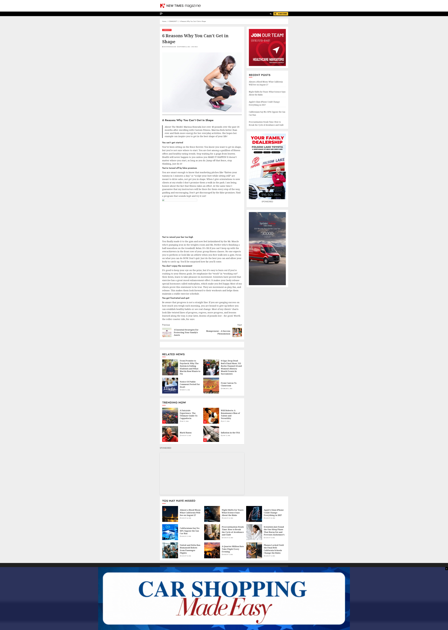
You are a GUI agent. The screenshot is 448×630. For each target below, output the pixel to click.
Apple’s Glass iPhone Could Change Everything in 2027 (274, 512)
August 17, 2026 (228, 554)
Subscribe (282, 14)
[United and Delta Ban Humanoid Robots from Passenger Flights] (170, 550)
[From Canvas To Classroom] (211, 386)
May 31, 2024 (185, 421)
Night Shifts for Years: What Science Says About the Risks (233, 512)
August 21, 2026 (186, 536)
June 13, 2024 (226, 435)
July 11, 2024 (225, 421)
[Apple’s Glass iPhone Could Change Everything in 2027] (254, 514)
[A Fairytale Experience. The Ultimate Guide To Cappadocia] (170, 416)
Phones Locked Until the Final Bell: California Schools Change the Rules (274, 549)
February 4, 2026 (227, 388)
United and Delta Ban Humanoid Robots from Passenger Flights (190, 549)
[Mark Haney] (170, 434)
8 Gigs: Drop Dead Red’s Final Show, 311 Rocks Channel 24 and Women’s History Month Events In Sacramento (231, 367)
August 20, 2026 (228, 538)
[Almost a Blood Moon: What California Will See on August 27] (170, 514)
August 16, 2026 (270, 556)
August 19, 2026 (270, 538)
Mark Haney (186, 432)
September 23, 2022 (184, 47)
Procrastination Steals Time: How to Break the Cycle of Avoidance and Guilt (233, 531)
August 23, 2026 (228, 518)
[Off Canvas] (161, 14)
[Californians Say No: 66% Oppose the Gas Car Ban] (170, 532)
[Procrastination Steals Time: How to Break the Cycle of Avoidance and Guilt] (212, 532)
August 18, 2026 (186, 556)
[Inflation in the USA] (211, 434)
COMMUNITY (167, 30)
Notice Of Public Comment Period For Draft (190, 384)
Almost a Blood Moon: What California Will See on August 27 (190, 512)
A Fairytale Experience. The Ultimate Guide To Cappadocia (188, 414)
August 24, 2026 (186, 518)
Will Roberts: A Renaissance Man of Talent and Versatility (230, 414)
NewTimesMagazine (170, 47)
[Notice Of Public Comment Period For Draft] (170, 386)
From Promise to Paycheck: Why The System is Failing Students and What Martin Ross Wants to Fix (190, 367)
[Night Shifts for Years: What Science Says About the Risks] (212, 514)
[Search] (270, 14)
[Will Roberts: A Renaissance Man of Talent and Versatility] (211, 416)
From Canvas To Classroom (228, 384)
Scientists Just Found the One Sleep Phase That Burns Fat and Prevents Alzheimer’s (274, 531)
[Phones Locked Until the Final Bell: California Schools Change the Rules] (254, 550)
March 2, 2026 (185, 390)
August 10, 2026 (186, 435)
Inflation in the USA (230, 432)
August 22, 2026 (270, 518)
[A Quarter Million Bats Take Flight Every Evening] (212, 550)
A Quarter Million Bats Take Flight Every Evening (233, 549)
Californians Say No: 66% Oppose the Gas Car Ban (190, 531)
